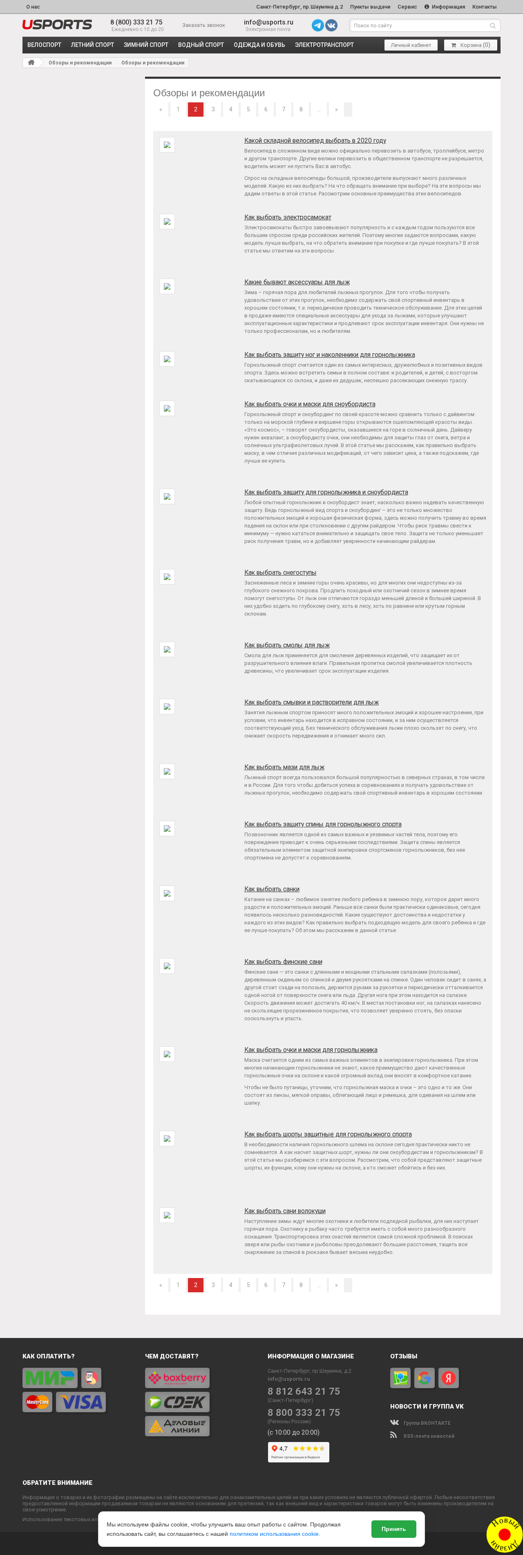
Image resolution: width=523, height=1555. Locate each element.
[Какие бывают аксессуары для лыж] (167, 286)
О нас (33, 7)
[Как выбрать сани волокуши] (167, 1215)
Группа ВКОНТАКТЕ (426, 1423)
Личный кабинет (411, 45)
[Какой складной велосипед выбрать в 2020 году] (167, 145)
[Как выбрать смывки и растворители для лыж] (167, 706)
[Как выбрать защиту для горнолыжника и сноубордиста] (167, 496)
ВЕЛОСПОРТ (44, 45)
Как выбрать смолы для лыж (287, 645)
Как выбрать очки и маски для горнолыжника (311, 1050)
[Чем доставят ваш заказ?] (200, 1402)
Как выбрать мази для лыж (284, 767)
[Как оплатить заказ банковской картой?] (77, 1390)
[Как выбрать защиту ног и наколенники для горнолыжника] (167, 359)
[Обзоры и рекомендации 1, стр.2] (57, 24)
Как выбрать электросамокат (287, 217)
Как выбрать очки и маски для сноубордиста (309, 404)
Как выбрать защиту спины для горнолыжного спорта (323, 824)
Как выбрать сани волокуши (285, 1211)
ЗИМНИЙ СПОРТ (146, 45)
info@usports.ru (268, 22)
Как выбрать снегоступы (280, 572)
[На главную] (31, 62)
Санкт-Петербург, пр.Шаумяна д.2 (299, 7)
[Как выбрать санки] (167, 893)
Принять (394, 1529)
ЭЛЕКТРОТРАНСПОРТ (324, 45)
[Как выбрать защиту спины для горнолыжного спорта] (167, 828)
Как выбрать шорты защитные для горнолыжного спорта (328, 1134)
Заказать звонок (203, 25)
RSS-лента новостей (428, 1436)
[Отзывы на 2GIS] (400, 1378)
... (319, 109)
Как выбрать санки (271, 889)
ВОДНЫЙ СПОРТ (201, 45)
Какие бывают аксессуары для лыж (297, 282)
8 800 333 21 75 (304, 1412)
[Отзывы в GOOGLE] (424, 1378)
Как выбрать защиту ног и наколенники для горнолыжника (329, 355)
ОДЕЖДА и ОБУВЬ (259, 45)
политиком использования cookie (274, 1534)
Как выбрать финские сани (283, 962)
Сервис (407, 7)
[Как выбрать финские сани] (167, 966)
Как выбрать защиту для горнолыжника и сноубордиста (326, 492)
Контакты (484, 7)
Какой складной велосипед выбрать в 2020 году (315, 140)
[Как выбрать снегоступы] (167, 577)
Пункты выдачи (370, 7)
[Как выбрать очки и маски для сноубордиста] (167, 408)
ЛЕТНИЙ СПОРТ (92, 45)
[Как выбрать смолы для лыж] (167, 649)
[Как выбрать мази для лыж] (167, 771)
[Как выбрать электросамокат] (167, 221)
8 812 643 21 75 (304, 1391)
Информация (448, 7)
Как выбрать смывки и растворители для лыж (311, 702)
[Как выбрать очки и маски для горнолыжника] (167, 1054)
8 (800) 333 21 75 (136, 22)
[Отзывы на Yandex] (448, 1378)
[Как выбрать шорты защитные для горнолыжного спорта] (167, 1138)
